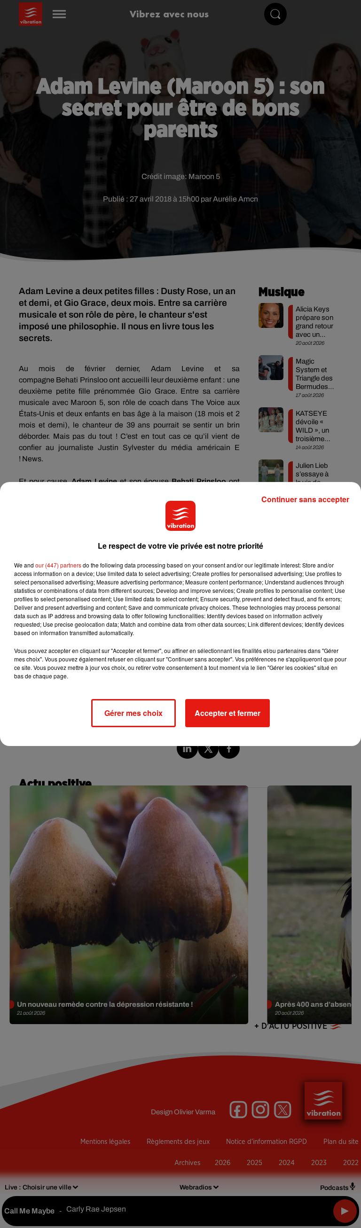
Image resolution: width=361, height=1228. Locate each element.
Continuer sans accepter (305, 499)
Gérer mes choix (133, 712)
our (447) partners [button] (58, 565)
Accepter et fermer (227, 712)
